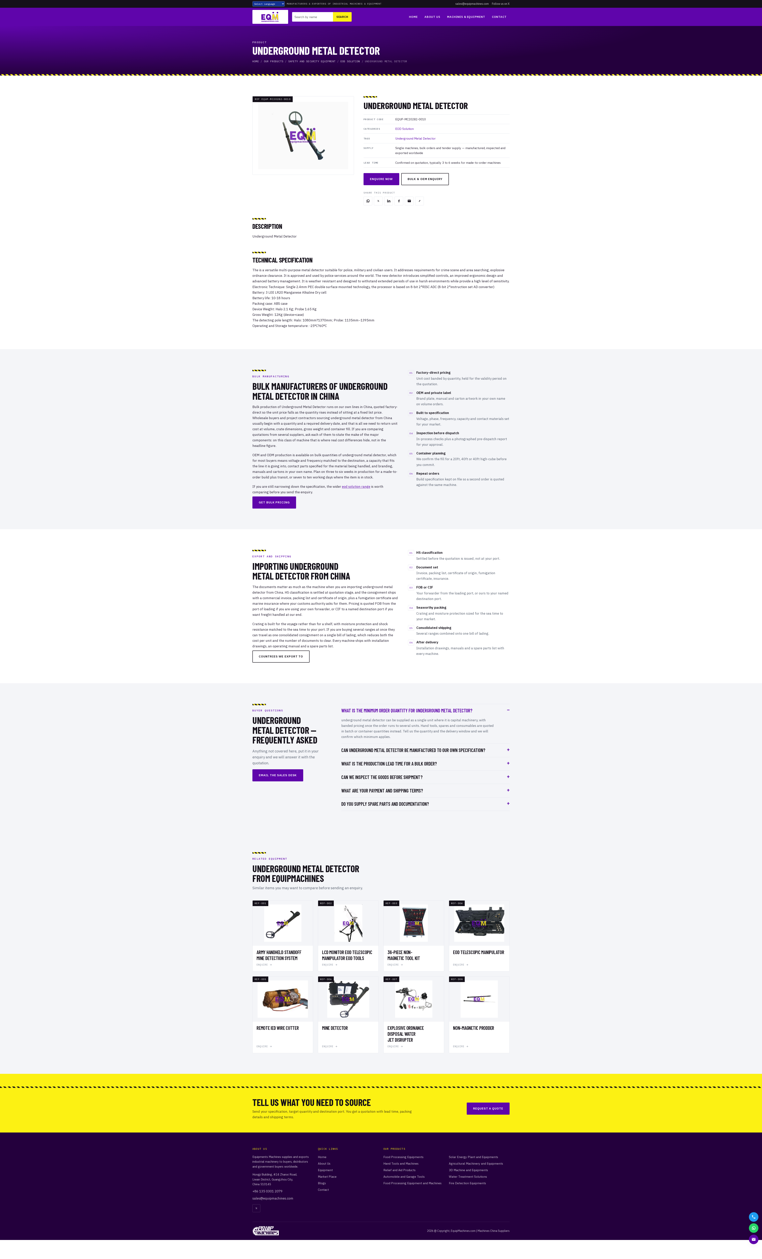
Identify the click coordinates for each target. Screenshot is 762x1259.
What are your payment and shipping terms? (382, 790)
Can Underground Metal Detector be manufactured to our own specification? (413, 750)
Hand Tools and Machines (401, 1163)
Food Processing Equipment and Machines (412, 1183)
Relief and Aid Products (399, 1170)
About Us (432, 17)
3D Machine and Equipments (468, 1170)
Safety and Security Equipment (312, 61)
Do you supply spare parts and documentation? (385, 804)
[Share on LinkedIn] (388, 201)
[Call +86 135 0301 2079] (753, 1217)
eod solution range (356, 486)
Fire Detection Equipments (467, 1183)
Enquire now (381, 179)
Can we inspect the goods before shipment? (381, 777)
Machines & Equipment (466, 17)
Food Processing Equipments (403, 1157)
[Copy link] (419, 201)
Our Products (274, 61)
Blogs (322, 1183)
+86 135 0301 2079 (267, 1191)
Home (413, 17)
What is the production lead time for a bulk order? (389, 764)
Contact (499, 17)
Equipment (325, 1170)
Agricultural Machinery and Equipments (476, 1163)
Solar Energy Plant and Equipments (473, 1157)
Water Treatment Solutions (468, 1177)
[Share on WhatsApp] (368, 201)
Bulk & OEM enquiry (425, 179)
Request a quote (488, 1108)
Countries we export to (281, 656)
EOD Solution (350, 61)
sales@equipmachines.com (472, 4)
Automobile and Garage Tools (404, 1177)
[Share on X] (378, 201)
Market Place (327, 1177)
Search (342, 17)
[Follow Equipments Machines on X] (256, 1208)
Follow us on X (501, 4)
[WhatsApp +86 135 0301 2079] (753, 1228)
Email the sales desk (278, 775)
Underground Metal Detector (415, 138)
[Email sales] (753, 1239)
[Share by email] (409, 201)
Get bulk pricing (274, 502)
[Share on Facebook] (398, 201)
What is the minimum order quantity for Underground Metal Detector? (406, 710)
